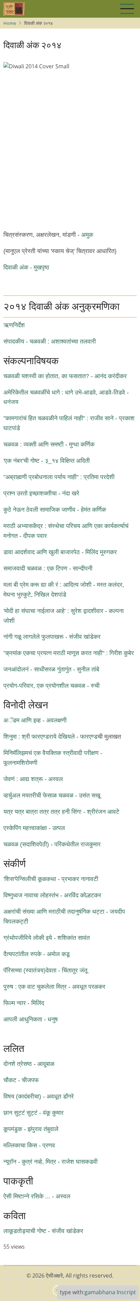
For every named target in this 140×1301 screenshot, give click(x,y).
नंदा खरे (70, 493)
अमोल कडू (58, 954)
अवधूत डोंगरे (60, 1096)
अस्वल (55, 779)
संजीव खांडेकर (85, 636)
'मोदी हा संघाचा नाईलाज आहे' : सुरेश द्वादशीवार (53, 611)
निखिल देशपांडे (50, 594)
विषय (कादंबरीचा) (22, 1096)
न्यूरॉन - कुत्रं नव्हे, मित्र (29, 1161)
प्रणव (48, 1145)
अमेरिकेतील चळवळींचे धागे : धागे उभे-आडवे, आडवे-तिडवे (64, 392)
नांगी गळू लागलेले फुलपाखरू (33, 636)
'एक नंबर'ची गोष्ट (21, 460)
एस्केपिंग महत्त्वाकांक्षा (25, 828)
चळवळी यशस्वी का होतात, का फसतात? (46, 376)
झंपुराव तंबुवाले (43, 1129)
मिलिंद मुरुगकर (101, 552)
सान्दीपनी (82, 568)
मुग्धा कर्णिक (81, 444)
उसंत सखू (89, 795)
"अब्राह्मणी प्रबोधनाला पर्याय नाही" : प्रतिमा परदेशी (59, 477)
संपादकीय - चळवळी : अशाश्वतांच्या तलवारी (49, 341)
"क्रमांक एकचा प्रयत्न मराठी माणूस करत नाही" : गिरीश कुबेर (68, 653)
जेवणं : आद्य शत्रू (23, 779)
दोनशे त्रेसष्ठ (17, 1063)
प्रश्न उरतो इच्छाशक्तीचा (30, 493)
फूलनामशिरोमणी (20, 762)
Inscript (126, 1292)
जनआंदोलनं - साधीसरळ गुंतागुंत (37, 669)
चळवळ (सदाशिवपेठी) (26, 844)
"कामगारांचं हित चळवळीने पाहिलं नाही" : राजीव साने (58, 418)
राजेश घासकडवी (80, 1161)
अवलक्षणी (56, 720)
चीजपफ (30, 1080)
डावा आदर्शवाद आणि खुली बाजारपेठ (41, 552)
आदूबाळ (45, 1063)
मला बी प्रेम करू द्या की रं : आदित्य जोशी (47, 584)
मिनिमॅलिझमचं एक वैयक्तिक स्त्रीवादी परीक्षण (51, 753)
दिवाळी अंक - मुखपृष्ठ (26, 267)
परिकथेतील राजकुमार (77, 844)
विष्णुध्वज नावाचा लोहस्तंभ (30, 895)
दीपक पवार (35, 535)
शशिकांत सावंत (73, 937)
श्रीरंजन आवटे (103, 811)
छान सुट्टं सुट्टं (20, 1112)
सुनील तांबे (88, 669)
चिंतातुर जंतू (74, 970)
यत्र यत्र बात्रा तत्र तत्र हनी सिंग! (42, 811)
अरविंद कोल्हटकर (82, 895)
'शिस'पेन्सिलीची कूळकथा (29, 879)
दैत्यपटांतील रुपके (22, 954)
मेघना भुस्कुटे (17, 594)
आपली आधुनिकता (23, 1019)
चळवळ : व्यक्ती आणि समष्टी (33, 444)
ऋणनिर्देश (14, 325)
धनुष (53, 1019)
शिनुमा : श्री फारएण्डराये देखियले (39, 736)
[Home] (13, 9)
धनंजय (10, 402)
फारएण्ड (89, 736)
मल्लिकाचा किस (20, 1145)
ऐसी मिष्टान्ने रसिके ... (26, 1196)
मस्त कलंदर (109, 584)
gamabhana (100, 1292)
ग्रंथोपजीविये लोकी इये (27, 937)
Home (9, 23)
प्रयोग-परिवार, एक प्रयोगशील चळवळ (44, 685)
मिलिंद (37, 1003)
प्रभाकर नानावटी (80, 879)
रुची (95, 685)
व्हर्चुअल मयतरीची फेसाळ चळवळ (38, 795)
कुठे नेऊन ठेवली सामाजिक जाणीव (39, 509)
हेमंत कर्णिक (93, 509)
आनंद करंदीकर (110, 376)
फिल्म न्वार (15, 1003)
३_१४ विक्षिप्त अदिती (67, 460)
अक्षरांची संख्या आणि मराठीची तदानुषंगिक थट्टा (53, 911)
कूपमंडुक (12, 1129)
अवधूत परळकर (88, 986)
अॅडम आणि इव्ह (22, 720)
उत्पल (58, 828)
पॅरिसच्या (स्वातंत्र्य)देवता (29, 970)
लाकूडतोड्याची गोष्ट (24, 1231)
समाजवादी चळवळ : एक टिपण (35, 568)
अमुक (87, 234)
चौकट (9, 1080)
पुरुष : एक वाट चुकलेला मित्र (35, 986)
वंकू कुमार (53, 1112)
